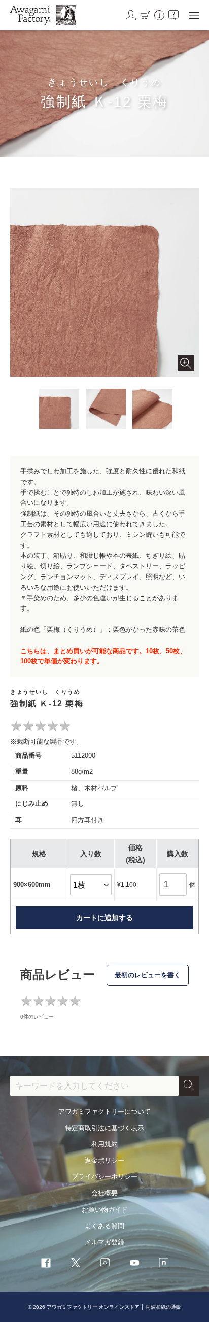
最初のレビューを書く (148, 975)
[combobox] (94, 1086)
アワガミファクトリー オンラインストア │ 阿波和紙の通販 (114, 1307)
